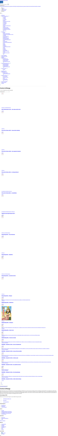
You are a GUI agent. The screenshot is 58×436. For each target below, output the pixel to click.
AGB (2, 419)
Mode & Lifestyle (4, 71)
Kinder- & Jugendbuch (5, 16)
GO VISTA (4, 35)
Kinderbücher (4, 405)
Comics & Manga (4, 55)
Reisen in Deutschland (6, 33)
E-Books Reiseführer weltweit (36, 6)
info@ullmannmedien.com (7, 398)
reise (0, 6)
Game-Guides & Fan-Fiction (6, 63)
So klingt (10, 6)
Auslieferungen (4, 426)
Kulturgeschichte (5, 77)
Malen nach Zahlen (6, 59)
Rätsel (6, 6)
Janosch (12, 6)
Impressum (3, 417)
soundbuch (3, 6)
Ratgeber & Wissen (4, 75)
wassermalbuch (26, 6)
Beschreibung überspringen (3, 386)
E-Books (3, 83)
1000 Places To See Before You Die (8, 34)
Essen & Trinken (4, 68)
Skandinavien (5, 50)
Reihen (4, 32)
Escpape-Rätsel (5, 72)
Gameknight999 (5, 65)
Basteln (4, 20)
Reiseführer (3, 31)
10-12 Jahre (4, 19)
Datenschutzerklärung (5, 418)
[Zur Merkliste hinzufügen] (2, 93)
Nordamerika (5, 41)
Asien (4, 43)
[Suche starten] (8, 4)
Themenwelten (4, 424)
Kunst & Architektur (4, 81)
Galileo (4, 26)
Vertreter (3, 425)
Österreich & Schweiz (6, 52)
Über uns (3, 427)
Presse (3, 429)
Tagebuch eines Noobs (6, 66)
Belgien (4, 44)
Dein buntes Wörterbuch (7, 25)
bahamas (21, 6)
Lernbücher (5, 23)
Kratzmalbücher (5, 58)
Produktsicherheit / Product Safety (7, 412)
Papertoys (4, 30)
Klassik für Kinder (5, 27)
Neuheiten (3, 15)
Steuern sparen (4, 82)
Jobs (2, 428)
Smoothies (30, 6)
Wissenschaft (5, 78)
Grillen (4, 69)
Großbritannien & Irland (6, 46)
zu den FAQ (4, 400)
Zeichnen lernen (5, 79)
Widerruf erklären (2, 420)
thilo (14, 6)
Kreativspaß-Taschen (6, 28)
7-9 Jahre (4, 18)
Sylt (15, 6)
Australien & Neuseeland (7, 39)
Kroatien (4, 49)
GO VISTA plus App (6, 36)
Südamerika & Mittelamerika (7, 42)
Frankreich (4, 45)
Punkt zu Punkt (5, 60)
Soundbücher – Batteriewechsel (6, 413)
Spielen (4, 24)
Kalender (3, 57)
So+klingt (17, 6)
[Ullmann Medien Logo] (1, 3)
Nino (19, 6)
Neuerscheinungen (4, 56)
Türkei (4, 51)
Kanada (4, 48)
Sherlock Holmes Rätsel (6, 73)
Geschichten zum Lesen (6, 21)
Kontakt (3, 410)
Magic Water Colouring (6, 61)
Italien (4, 47)
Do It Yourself (5, 76)
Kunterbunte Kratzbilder (6, 29)
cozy (23, 6)
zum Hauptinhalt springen (4, 0)
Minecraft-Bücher (5, 64)
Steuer (8, 6)
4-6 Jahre (4, 17)
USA (3, 53)
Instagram (4, 432)
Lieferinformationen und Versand (7, 411)
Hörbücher (4, 22)
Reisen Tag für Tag (5, 38)
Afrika (4, 40)
